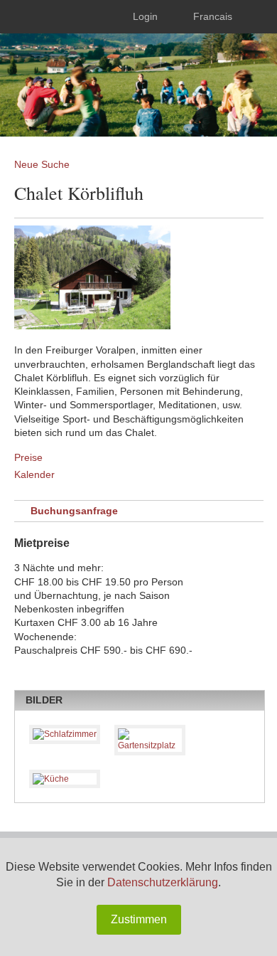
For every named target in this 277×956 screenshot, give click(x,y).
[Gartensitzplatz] (149, 740)
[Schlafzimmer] (64, 734)
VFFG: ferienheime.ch (105, 75)
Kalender (34, 474)
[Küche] (64, 779)
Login (145, 16)
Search (256, 16)
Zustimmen (139, 919)
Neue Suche (42, 164)
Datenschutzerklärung (162, 882)
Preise (28, 457)
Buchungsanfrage (74, 510)
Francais (212, 16)
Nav (22, 16)
